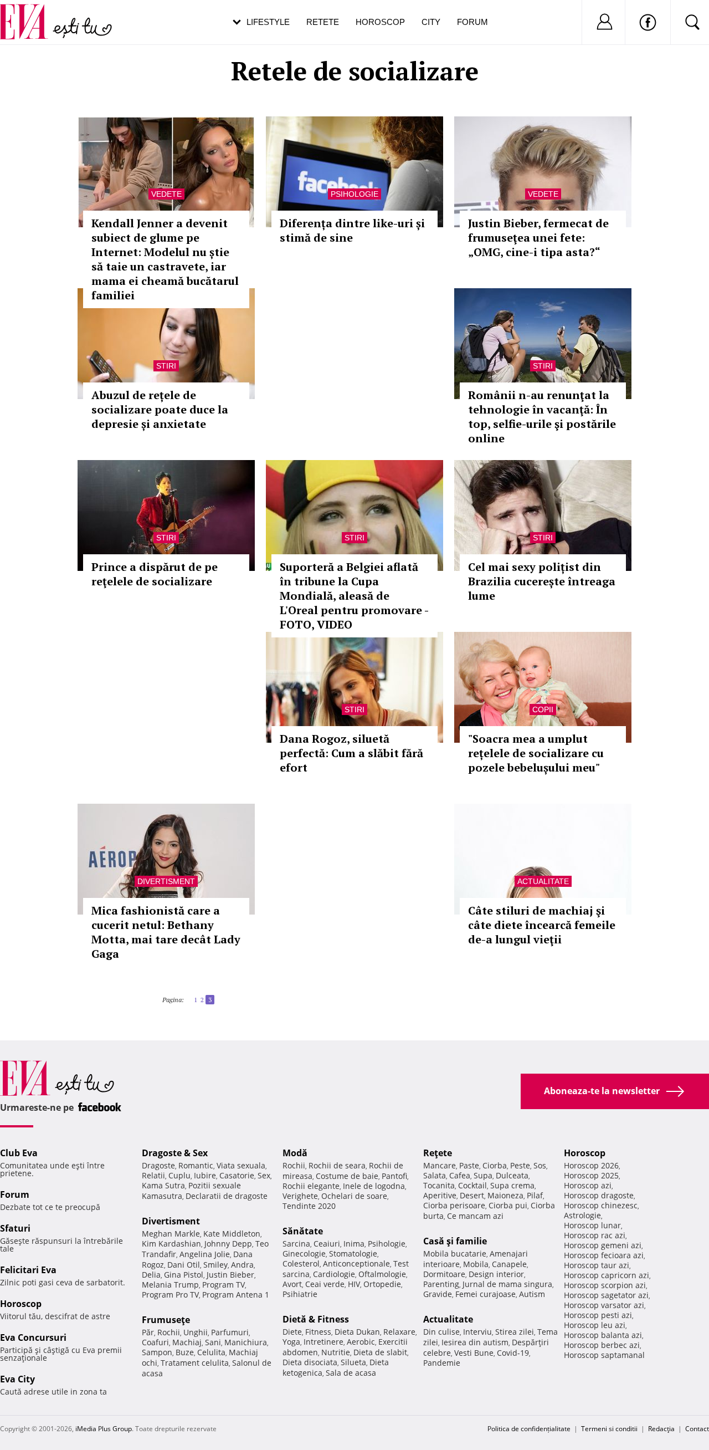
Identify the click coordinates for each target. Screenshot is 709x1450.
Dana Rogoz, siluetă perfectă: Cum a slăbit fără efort (351, 753)
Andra (242, 1264)
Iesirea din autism (474, 1342)
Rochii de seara (337, 1165)
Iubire (205, 1175)
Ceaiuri (327, 1243)
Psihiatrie (299, 1294)
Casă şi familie (455, 1241)
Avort (292, 1284)
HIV (354, 1284)
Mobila (476, 1264)
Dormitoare (444, 1274)
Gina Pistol (183, 1274)
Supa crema (512, 1185)
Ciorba (494, 1165)
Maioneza (505, 1195)
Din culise (441, 1331)
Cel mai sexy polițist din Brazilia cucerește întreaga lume (541, 581)
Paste (469, 1165)
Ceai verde (325, 1284)
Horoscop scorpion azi (605, 1285)
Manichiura (245, 1342)
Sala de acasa (351, 1372)
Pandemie (441, 1362)
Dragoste (158, 1165)
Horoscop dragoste (599, 1195)
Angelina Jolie (204, 1254)
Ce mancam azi (475, 1216)
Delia (151, 1274)
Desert (472, 1195)
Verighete (300, 1196)
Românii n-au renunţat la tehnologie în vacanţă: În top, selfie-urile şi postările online (542, 416)
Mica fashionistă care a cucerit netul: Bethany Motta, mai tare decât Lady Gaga (165, 932)
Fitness (318, 1331)
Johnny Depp (228, 1243)
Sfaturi (15, 1228)
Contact (697, 1428)
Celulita (211, 1352)
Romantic (195, 1165)
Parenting (441, 1284)
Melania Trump (170, 1284)
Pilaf (535, 1195)
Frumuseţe (166, 1320)
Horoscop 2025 (591, 1175)
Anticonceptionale (356, 1263)
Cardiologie (334, 1274)
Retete (322, 22)
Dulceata (512, 1175)
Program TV (223, 1284)
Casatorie (236, 1175)
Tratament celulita (195, 1362)
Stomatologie (353, 1253)
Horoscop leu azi (594, 1325)
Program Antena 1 (235, 1294)
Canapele (509, 1264)
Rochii (168, 1332)
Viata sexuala (241, 1165)
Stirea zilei (514, 1331)
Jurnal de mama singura (507, 1284)
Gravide (437, 1294)
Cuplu (179, 1175)
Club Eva (19, 1153)
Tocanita (439, 1185)
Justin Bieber (230, 1274)
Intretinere (323, 1341)
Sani (213, 1342)
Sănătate (302, 1231)
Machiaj (187, 1342)
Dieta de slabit (380, 1352)
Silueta (353, 1362)
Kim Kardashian (171, 1243)
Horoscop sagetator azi (606, 1295)
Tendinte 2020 (309, 1206)
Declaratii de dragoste (227, 1196)
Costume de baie (347, 1176)
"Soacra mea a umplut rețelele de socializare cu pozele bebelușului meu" (536, 753)
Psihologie (354, 194)
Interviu (477, 1331)
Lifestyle (268, 22)
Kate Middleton (231, 1233)
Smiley (215, 1264)
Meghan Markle (171, 1233)
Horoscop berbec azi (602, 1345)
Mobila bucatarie (454, 1253)
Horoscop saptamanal (604, 1355)
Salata (434, 1175)
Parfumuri (230, 1332)
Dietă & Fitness (315, 1319)
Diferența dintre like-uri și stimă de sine (352, 230)
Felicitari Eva (28, 1270)
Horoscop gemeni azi (602, 1245)
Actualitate (543, 881)
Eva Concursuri (33, 1337)
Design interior (496, 1274)
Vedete (166, 194)
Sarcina (296, 1243)
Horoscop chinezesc (601, 1205)
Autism (532, 1294)
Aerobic (361, 1341)
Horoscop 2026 (591, 1165)
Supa (483, 1175)
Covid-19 (513, 1352)
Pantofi (394, 1176)
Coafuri (155, 1342)
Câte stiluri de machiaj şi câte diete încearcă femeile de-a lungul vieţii (541, 925)
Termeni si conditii (609, 1428)
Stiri (166, 365)
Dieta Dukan (357, 1331)
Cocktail (472, 1185)
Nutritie (335, 1352)
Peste (520, 1165)
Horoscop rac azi (594, 1235)
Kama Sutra (163, 1185)
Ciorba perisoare (454, 1205)
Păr (148, 1332)
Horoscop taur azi (596, 1265)
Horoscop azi (588, 1185)
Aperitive (439, 1195)
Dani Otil (183, 1264)
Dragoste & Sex (175, 1153)
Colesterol (301, 1263)
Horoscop (380, 22)
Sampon (157, 1352)
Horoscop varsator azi (604, 1305)
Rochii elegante (311, 1186)
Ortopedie (382, 1284)
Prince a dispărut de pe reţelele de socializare (154, 574)
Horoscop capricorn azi (606, 1275)
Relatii (153, 1175)
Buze (185, 1352)
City (431, 22)
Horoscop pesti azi (598, 1315)
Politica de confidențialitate (529, 1428)
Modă (294, 1153)
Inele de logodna (374, 1186)
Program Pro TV (170, 1294)
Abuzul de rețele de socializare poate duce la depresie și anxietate (159, 409)
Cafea (459, 1175)
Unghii (195, 1332)
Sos (539, 1165)
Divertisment (166, 881)
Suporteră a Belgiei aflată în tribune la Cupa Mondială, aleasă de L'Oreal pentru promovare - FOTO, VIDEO (354, 595)
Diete (292, 1331)
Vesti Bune (474, 1352)
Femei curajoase (485, 1294)
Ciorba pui (508, 1205)
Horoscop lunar (592, 1225)
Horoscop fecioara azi (604, 1255)
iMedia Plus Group (103, 1428)
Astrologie (582, 1215)
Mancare (439, 1165)
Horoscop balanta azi (603, 1335)
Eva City (17, 1379)
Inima (353, 1243)
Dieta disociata (309, 1362)
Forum (472, 22)
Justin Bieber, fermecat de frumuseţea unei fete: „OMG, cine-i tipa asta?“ (538, 237)
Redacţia (661, 1428)
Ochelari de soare (354, 1196)
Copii (542, 709)
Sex (264, 1175)
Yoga (291, 1341)
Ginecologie (304, 1253)
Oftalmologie (382, 1274)
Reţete (437, 1153)
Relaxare (399, 1331)
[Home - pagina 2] (190, 995)
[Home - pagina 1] (187, 995)
